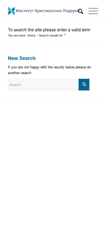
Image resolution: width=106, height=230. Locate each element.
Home (31, 35)
